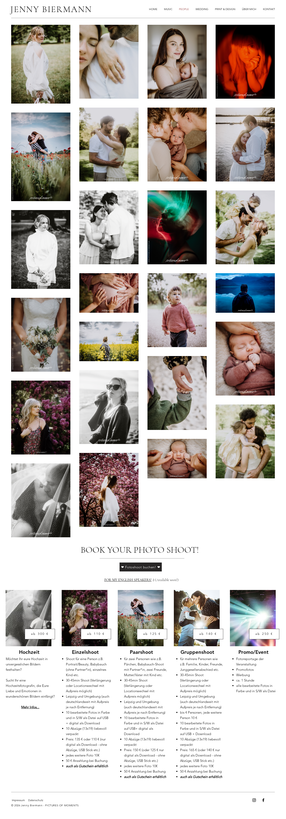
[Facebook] (263, 800)
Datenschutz (35, 800)
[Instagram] (254, 800)
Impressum (18, 800)
